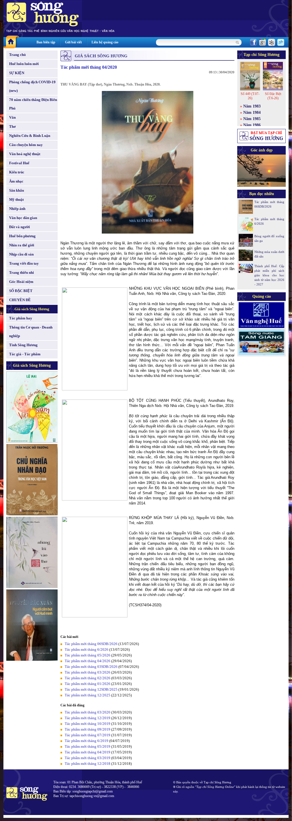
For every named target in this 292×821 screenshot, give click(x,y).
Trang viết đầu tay (24, 263)
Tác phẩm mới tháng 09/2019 (87, 729)
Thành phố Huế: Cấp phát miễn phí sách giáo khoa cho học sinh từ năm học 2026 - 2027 (269, 275)
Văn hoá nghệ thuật (24, 154)
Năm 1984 (252, 112)
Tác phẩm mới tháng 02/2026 (87, 678)
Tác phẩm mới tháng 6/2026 (86, 649)
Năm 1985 (252, 119)
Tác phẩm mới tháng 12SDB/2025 (91, 689)
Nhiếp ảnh (17, 208)
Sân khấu (16, 190)
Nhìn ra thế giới (21, 245)
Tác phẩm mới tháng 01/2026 (87, 684)
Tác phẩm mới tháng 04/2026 (87, 661)
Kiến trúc (16, 172)
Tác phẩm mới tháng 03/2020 (87, 712)
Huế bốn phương (22, 236)
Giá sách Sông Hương (32, 309)
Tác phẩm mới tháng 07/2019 (87, 735)
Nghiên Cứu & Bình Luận (29, 135)
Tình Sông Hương (23, 345)
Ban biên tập (45, 42)
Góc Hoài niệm (21, 281)
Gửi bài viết (73, 42)
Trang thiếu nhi (21, 272)
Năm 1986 (252, 125)
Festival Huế (19, 163)
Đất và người (19, 227)
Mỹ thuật (16, 199)
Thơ (12, 126)
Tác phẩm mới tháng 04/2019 (87, 752)
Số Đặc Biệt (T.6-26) (273, 96)
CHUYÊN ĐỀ (20, 300)
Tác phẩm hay (20, 318)
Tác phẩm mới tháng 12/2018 (87, 763)
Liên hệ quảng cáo (105, 42)
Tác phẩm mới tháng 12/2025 (87, 695)
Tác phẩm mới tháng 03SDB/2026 (91, 666)
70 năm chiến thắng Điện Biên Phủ (33, 104)
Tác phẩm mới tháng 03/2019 (87, 758)
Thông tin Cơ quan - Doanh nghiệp (30, 331)
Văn (12, 117)
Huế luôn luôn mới (24, 64)
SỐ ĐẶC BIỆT (21, 291)
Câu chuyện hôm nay (26, 145)
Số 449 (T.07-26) (250, 96)
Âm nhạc (16, 181)
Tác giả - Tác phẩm (24, 354)
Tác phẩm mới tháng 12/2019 (87, 718)
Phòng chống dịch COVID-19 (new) (32, 86)
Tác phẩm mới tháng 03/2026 (87, 672)
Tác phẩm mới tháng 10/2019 (87, 723)
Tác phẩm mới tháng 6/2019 (86, 741)
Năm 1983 (252, 106)
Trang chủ (17, 54)
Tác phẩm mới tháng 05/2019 (87, 746)
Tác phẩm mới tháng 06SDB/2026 (91, 644)
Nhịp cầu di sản (21, 254)
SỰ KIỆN (16, 73)
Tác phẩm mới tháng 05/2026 (87, 655)
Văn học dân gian (23, 218)
